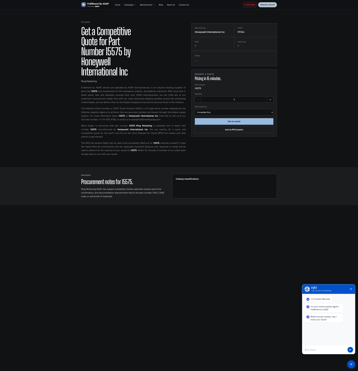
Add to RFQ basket (234, 129)
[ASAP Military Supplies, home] (95, 4)
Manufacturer (146, 5)
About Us (171, 5)
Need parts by (201, 106)
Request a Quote (267, 5)
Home (117, 5)
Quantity (198, 94)
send (350, 349)
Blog (161, 5)
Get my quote (234, 121)
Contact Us (184, 5)
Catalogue (129, 5)
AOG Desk (251, 5)
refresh (350, 289)
